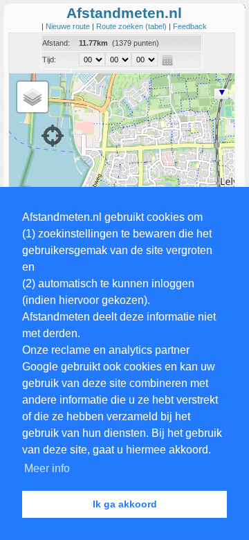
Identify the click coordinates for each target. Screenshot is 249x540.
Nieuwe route (69, 26)
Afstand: (56, 43)
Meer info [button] (47, 468)
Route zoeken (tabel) (132, 26)
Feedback (190, 26)
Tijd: (49, 59)
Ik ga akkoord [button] (125, 504)
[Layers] (32, 97)
